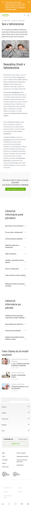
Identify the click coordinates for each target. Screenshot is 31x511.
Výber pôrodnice (10, 254)
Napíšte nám (15, 444)
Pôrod (19, 359)
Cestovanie (5, 419)
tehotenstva (21, 77)
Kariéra (4, 463)
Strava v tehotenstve (12, 269)
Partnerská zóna (7, 487)
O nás (3, 456)
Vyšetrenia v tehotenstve (18, 20)
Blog (3, 453)
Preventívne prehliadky (13, 330)
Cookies (19, 487)
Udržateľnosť (20, 465)
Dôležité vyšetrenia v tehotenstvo (12, 246)
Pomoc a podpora (21, 453)
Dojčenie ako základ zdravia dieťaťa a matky (14, 338)
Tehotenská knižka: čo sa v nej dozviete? (20, 387)
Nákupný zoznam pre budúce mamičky (15, 285)
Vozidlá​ (4, 413)
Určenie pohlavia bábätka (13, 239)
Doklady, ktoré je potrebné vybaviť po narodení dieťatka (14, 317)
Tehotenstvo (14, 359)
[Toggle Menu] (28, 15)
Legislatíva (20, 491)
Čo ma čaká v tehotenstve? (14, 232)
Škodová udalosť (23, 439)
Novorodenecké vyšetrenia (14, 324)
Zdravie (4, 407)
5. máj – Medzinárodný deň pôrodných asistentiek (20, 364)
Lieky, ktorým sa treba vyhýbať (15, 275)
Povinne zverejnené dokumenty (22, 460)
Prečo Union (5, 466)
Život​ (3, 431)
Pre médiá (4, 460)
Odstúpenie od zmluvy (22, 456)
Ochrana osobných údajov (7, 496)
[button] (15, 189)
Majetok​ (4, 425)
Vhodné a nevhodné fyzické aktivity (14, 261)
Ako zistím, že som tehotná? (14, 226)
